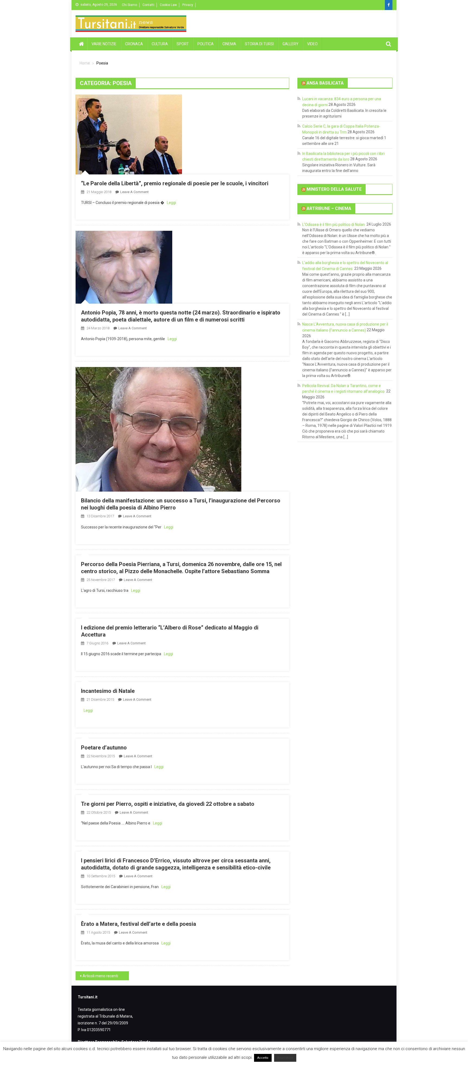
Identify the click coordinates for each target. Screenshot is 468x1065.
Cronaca (134, 44)
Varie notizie (104, 44)
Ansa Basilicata (325, 82)
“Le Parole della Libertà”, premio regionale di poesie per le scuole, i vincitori (174, 183)
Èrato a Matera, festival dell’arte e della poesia (138, 924)
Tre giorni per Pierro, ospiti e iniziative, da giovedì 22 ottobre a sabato (167, 804)
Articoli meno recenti (100, 976)
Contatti (148, 5)
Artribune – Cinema (329, 208)
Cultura (160, 44)
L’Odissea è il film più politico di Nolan (334, 224)
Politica (205, 44)
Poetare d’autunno (104, 747)
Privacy (187, 5)
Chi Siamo (129, 5)
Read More (285, 1058)
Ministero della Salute (334, 189)
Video (312, 44)
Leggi (171, 202)
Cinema (229, 44)
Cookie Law (168, 5)
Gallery (290, 44)
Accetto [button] (262, 1058)
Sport (183, 44)
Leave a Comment (134, 192)
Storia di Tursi (259, 44)
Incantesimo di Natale (108, 691)
